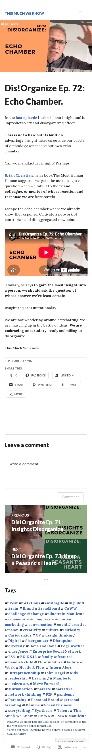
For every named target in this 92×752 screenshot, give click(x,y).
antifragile (54, 603)
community (18, 619)
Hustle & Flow (32, 667)
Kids (74, 673)
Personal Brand (45, 699)
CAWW (70, 608)
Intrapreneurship (24, 673)
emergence (18, 651)
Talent (63, 710)
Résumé (33, 705)
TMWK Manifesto (71, 716)
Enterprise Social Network (57, 651)
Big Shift (76, 603)
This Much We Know (24, 13)
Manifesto (62, 678)
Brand (28, 608)
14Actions (31, 603)
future (57, 662)
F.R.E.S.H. (28, 656)
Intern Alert (60, 667)
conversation (40, 624)
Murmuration (20, 689)
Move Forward (46, 683)
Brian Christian (19, 175)
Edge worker (72, 646)
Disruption (63, 640)
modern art (18, 683)
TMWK (44, 716)
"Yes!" (13, 603)
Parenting (17, 699)
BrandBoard (49, 608)
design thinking (60, 635)
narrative (64, 689)
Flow (42, 662)
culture (52, 630)
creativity (32, 630)
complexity (43, 619)
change (37, 613)
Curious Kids (19, 635)
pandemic (66, 694)
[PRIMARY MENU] (80, 10)
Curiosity (71, 630)
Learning (40, 678)
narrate (44, 689)
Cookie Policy (16, 733)
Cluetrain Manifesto (66, 613)
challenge (17, 613)
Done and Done (42, 646)
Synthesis (43, 710)
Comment (70, 497)
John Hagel (54, 673)
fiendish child (20, 662)
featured (65, 656)
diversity (16, 646)
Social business (58, 705)
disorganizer (36, 640)
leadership (17, 678)
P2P (49, 694)
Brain (13, 608)
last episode (26, 117)
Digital (14, 640)
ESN (12, 656)
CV (38, 635)
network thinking (24, 694)
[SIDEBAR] (46, 580)
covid (62, 624)
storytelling (19, 710)
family (47, 656)
